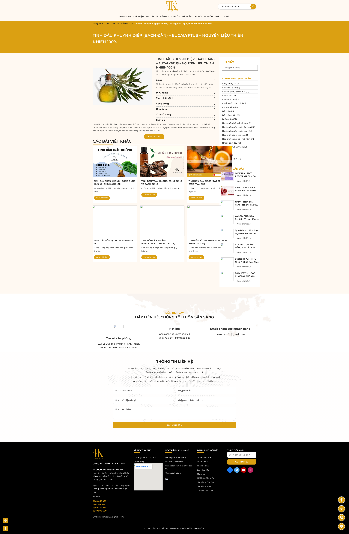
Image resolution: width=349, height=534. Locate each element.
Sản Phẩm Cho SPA (205, 482)
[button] (185, 84)
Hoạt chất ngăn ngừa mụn (235, 131)
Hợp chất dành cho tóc (233, 135)
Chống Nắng (203, 466)
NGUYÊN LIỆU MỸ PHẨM (157, 16)
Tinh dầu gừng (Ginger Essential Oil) (113, 242)
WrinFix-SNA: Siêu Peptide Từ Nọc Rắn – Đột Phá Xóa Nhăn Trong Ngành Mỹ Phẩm (246, 218)
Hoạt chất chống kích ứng (235, 123)
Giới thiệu (138, 16)
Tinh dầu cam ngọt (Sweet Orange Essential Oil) (209, 182)
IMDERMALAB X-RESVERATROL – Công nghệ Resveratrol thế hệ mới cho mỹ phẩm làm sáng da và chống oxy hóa (246, 175)
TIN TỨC (226, 16)
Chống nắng (228, 107)
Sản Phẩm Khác (204, 486)
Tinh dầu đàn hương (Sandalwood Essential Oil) (158, 242)
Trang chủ (98, 23)
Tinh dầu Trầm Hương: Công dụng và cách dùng (161, 182)
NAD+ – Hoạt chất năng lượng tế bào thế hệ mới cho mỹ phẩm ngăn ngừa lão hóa (246, 203)
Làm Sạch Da (203, 470)
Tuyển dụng (139, 462)
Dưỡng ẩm (227, 119)
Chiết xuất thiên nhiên (233, 103)
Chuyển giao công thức (207, 16)
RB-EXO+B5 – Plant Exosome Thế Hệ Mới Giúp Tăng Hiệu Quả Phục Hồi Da (246, 189)
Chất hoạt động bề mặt (233, 91)
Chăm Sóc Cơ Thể (205, 457)
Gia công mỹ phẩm (182, 16)
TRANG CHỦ (125, 16)
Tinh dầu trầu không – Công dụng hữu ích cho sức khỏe (114, 182)
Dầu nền (226, 111)
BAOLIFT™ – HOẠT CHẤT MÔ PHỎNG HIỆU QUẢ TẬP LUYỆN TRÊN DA (246, 275)
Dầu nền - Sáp (229, 115)
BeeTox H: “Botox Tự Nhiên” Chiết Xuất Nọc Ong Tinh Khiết (246, 261)
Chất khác (227, 95)
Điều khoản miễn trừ (174, 462)
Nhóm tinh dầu (229, 143)
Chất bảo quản (229, 87)
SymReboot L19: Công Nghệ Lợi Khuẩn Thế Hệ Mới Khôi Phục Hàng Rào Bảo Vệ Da (246, 232)
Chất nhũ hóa (229, 99)
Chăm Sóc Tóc (203, 462)
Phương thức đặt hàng (175, 457)
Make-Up (201, 474)
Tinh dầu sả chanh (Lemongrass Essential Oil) (208, 242)
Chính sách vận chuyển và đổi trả (178, 467)
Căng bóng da (229, 83)
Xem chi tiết (102, 198)
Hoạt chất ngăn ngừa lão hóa (236, 127)
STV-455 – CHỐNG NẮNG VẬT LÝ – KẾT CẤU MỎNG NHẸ (245, 246)
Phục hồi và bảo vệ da (233, 147)
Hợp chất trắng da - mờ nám (236, 139)
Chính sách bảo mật (174, 473)
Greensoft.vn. (199, 528)
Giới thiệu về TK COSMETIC (145, 457)
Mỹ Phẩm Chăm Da (205, 478)
